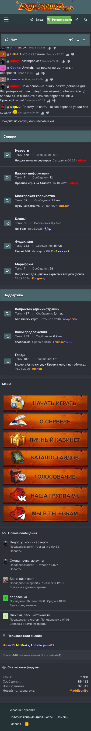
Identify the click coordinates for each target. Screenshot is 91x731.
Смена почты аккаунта (27, 560)
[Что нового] (76, 19)
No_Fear (20, 228)
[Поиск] (85, 19)
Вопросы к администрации (37, 309)
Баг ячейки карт (26, 319)
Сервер (10, 136)
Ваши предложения (31, 332)
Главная (15, 724)
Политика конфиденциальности (31, 717)
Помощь (62, 717)
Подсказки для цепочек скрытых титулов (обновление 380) (51, 274)
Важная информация (32, 173)
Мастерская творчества (35, 196)
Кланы (20, 219)
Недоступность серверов (33, 160)
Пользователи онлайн (24, 636)
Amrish (27, 67)
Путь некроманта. (27, 206)
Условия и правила (22, 710)
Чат (14, 40)
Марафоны (24, 264)
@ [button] (8, 47)
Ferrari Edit (22, 251)
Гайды (20, 354)
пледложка (23, 342)
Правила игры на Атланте (33, 183)
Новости (22, 150)
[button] (6, 19)
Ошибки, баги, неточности (30, 615)
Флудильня (24, 241)
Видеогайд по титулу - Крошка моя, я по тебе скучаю (51, 364)
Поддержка (13, 295)
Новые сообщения (22, 533)
